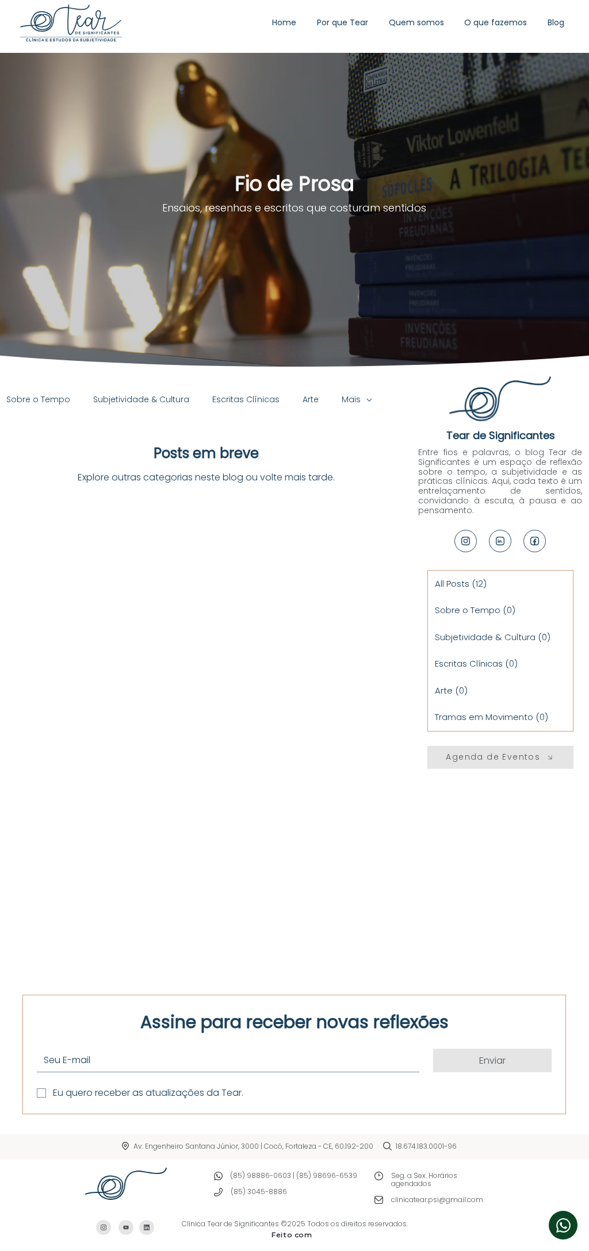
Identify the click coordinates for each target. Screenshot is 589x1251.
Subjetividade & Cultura (141, 399)
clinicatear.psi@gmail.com (437, 1199)
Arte (311, 399)
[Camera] (563, 1225)
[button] (495, 22)
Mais (351, 399)
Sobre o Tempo (38, 399)
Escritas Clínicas (246, 399)
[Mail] (465, 541)
